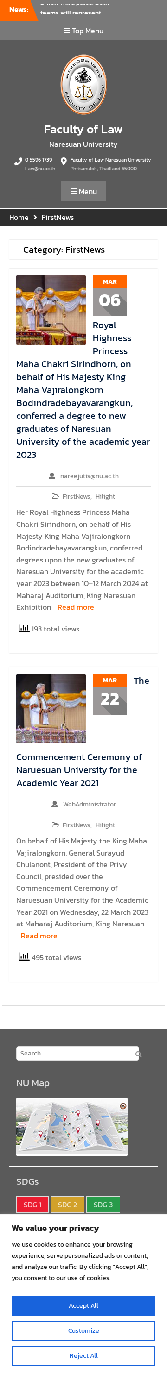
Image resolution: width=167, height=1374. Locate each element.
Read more (76, 606)
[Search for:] (75, 1052)
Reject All (84, 1356)
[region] (83, 1294)
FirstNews (76, 496)
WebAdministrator (89, 804)
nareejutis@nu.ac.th (89, 476)
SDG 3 (103, 1204)
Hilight (105, 496)
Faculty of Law (83, 129)
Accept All (83, 1306)
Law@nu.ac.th (40, 168)
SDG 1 (32, 1204)
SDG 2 (67, 1204)
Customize (83, 1331)
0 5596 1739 (38, 159)
